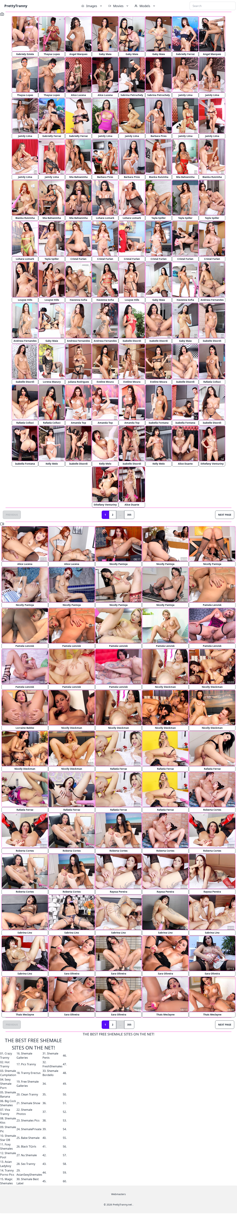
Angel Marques (78, 54)
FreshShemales (52, 1066)
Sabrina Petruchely (132, 95)
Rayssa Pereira (118, 891)
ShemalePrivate (31, 1129)
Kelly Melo (52, 463)
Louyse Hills (25, 299)
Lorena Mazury (52, 381)
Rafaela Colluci (212, 381)
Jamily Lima (185, 95)
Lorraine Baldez (25, 727)
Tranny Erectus (31, 1073)
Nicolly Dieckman (165, 686)
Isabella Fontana (158, 422)
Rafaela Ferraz (118, 768)
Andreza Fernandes (212, 299)
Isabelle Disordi (132, 340)
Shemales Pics (30, 1120)
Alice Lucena (78, 95)
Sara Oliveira (71, 973)
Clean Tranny (29, 1094)
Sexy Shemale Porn (5, 1084)
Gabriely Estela (25, 54)
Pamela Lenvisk (212, 605)
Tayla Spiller (158, 218)
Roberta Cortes (212, 809)
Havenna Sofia (78, 299)
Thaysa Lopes (52, 54)
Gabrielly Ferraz (185, 54)
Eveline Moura (105, 381)
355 (129, 514)
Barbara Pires (159, 136)
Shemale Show (30, 1103)
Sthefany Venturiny (212, 463)
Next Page (224, 514)
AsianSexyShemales (29, 1175)
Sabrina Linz (25, 932)
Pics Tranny (28, 1064)
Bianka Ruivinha (158, 177)
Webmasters (118, 1194)
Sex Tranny (28, 1164)
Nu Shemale (29, 1155)
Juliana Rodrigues (78, 381)
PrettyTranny (15, 5)
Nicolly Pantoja (118, 564)
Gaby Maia (105, 54)
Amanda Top (78, 422)
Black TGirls (28, 1146)
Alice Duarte (185, 463)
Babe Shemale (30, 1138)
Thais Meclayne (25, 1014)
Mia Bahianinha (78, 177)
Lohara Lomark (105, 218)
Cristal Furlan (78, 259)
